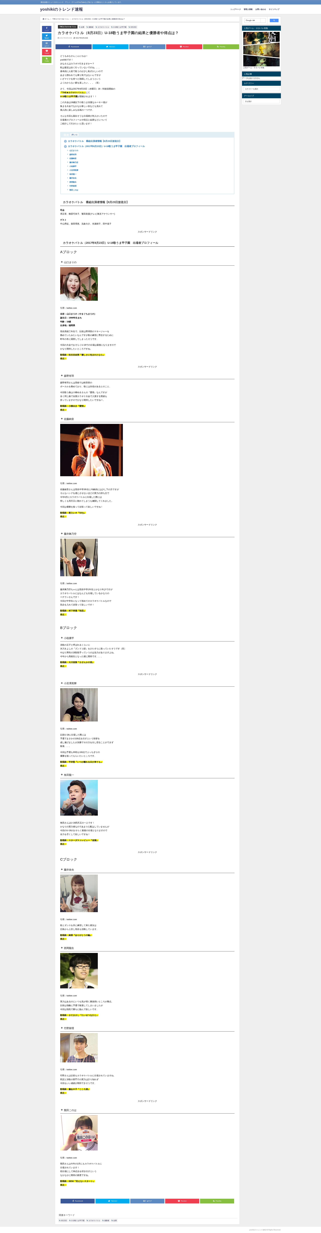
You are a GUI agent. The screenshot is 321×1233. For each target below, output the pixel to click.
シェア (47, 30)
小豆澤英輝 (73, 170)
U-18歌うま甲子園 (119, 27)
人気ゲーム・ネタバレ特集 (253, 67)
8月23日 (134, 27)
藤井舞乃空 (73, 162)
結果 (82, 27)
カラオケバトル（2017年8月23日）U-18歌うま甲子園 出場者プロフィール (105, 146)
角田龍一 (72, 174)
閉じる (74, 134)
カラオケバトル (103, 27)
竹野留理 (72, 186)
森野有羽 (72, 154)
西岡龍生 (72, 182)
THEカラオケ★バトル (68, 27)
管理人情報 (248, 9)
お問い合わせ (260, 9)
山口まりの (73, 150)
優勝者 (91, 27)
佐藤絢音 (72, 158)
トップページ (235, 9)
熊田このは (73, 190)
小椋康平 (72, 166)
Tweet (47, 38)
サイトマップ (274, 9)
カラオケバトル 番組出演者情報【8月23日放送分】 (93, 141)
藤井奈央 (72, 178)
